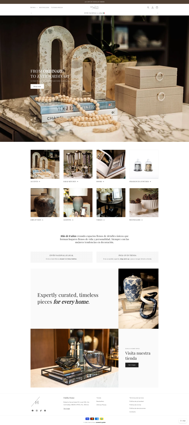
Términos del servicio (136, 398)
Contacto (132, 412)
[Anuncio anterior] (31, 13)
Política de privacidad (136, 401)
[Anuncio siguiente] (158, 13)
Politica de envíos (135, 405)
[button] (33, 7)
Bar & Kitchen (69, 181)
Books (99, 181)
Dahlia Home (91, 422)
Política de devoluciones (137, 408)
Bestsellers (100, 401)
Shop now (37, 86)
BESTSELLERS (134, 220)
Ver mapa (132, 365)
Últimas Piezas (101, 405)
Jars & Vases (36, 220)
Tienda (98, 398)
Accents (34, 181)
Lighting (67, 220)
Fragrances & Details (139, 181)
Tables (99, 220)
